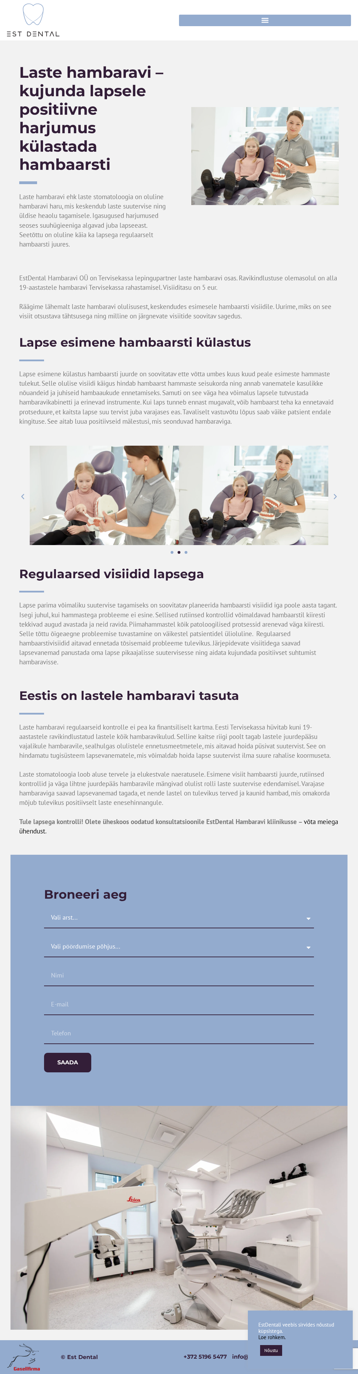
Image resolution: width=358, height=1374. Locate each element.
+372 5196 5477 (205, 1356)
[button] (265, 20)
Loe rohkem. (272, 1337)
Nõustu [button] (271, 1350)
